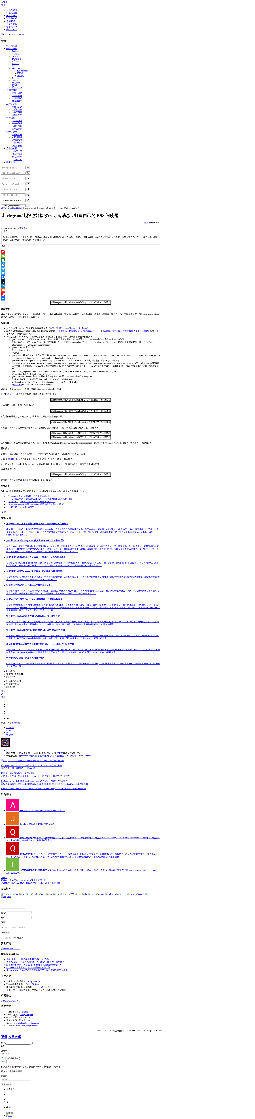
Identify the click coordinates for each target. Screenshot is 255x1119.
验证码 (4, 1051)
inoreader (10, 727)
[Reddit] (80, 290)
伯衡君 (59, 753)
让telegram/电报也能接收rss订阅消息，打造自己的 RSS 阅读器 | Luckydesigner (54, 756)
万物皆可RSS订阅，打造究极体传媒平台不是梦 (126, 331)
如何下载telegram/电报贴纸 (20, 507)
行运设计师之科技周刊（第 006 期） (18, 773)
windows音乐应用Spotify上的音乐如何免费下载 (28, 967)
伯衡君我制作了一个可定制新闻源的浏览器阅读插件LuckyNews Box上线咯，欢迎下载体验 (43, 788)
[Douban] (80, 260)
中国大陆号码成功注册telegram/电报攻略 (68, 328)
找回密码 (14, 1037)
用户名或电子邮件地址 (11, 1071)
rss (7, 732)
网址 (3, 922)
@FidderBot (17, 385)
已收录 (146, 222)
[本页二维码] (9, 1115)
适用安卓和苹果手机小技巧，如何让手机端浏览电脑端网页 (34, 965)
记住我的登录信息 (12, 1058)
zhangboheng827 (21, 1012)
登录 (3, 5)
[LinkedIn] (80, 286)
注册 (5, 2)
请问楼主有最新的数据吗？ (37, 824)
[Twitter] (80, 273)
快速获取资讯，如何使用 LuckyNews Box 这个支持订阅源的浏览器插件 (34, 781)
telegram (10, 735)
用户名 (4, 1043)
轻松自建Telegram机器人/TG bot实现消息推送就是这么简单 (35, 504)
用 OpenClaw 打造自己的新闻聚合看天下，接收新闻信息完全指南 (31, 765)
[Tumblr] (80, 281)
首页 (3, 208)
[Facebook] (80, 277)
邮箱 (3, 917)
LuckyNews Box (44, 987)
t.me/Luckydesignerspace (27, 1026)
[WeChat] (80, 256)
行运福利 (9, 208)
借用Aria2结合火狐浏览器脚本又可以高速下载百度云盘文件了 (35, 962)
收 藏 (3, 512)
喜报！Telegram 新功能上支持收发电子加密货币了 (31, 501)
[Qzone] (80, 264)
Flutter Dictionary (33, 984)
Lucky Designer (26, 1014)
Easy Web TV (34, 981)
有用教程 (18, 208)
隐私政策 (10, 162)
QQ (2, 927)
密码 (3, 1046)
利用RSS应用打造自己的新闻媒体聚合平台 (77, 331)
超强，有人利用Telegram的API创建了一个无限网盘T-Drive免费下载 (39, 499)
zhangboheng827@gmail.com (26, 1023)
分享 (3, 697)
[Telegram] (80, 269)
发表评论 (23, 228)
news (8, 730)
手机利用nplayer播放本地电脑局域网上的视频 (27, 959)
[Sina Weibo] (80, 252)
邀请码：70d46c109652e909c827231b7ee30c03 (42, 810)
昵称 (3, 912)
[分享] (80, 298)
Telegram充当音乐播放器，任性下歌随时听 (28, 496)
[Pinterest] (80, 294)
